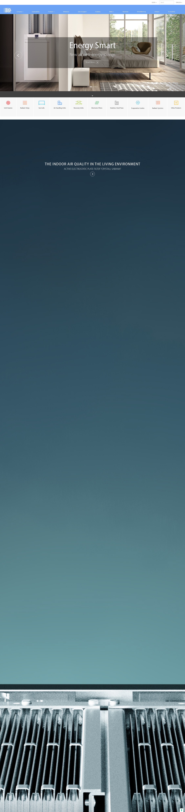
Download (125, 12)
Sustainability (35, 12)
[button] (14, 52)
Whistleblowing (141, 12)
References (66, 12)
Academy (97, 12)
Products (50, 12)
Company (19, 12)
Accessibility (171, 12)
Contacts (157, 12)
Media (111, 12)
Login (154, 2)
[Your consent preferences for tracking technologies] (181, 810)
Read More (90, 62)
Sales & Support (82, 12)
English (178, 2)
